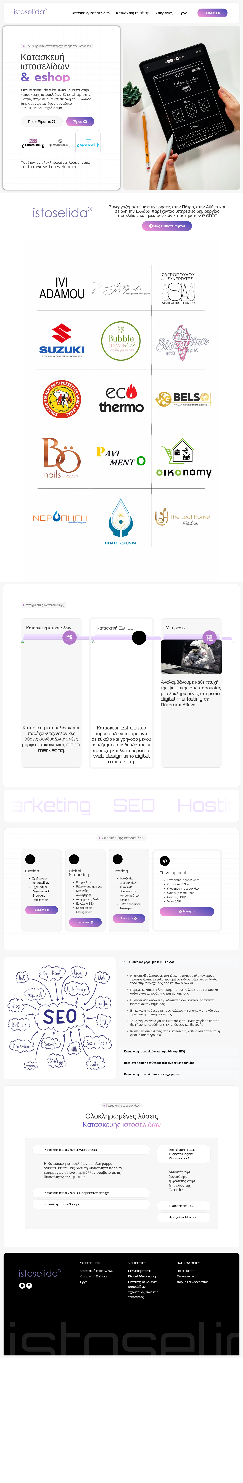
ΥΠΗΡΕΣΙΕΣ (137, 1263)
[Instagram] (29, 1286)
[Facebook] (22, 1286)
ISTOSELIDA (90, 1263)
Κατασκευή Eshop (115, 628)
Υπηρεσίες (176, 627)
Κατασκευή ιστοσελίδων (48, 627)
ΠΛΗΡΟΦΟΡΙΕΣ (188, 1263)
